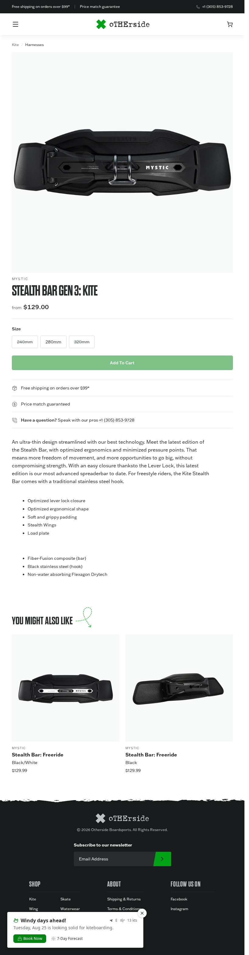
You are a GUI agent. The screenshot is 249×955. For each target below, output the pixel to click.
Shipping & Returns (124, 899)
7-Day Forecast (70, 938)
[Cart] (230, 24)
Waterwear (70, 909)
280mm (53, 342)
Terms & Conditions (124, 909)
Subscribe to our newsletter (103, 845)
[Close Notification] (142, 913)
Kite (15, 44)
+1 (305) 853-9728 (217, 6)
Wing (33, 909)
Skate (65, 899)
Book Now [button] (32, 938)
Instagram (179, 909)
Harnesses (34, 44)
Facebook (179, 899)
